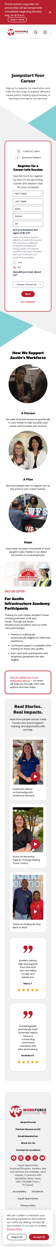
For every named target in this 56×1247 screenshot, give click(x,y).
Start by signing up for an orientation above (24, 679)
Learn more (17, 19)
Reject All (17, 1237)
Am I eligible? (28, 301)
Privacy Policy (14, 1229)
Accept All (39, 1237)
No (19, 267)
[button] (28, 762)
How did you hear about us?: (27, 275)
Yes (20, 262)
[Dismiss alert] (50, 12)
